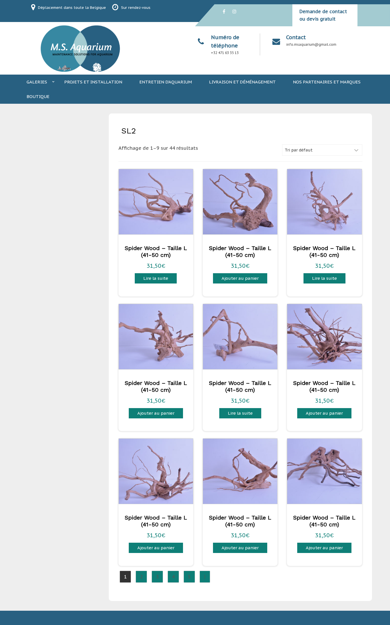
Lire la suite (155, 278)
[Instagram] (234, 11)
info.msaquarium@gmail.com (311, 44)
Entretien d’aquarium (165, 82)
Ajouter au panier (240, 278)
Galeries (37, 82)
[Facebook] (224, 11)
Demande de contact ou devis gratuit (323, 15)
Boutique (38, 96)
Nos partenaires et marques (327, 82)
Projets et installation (93, 82)
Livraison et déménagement (242, 82)
